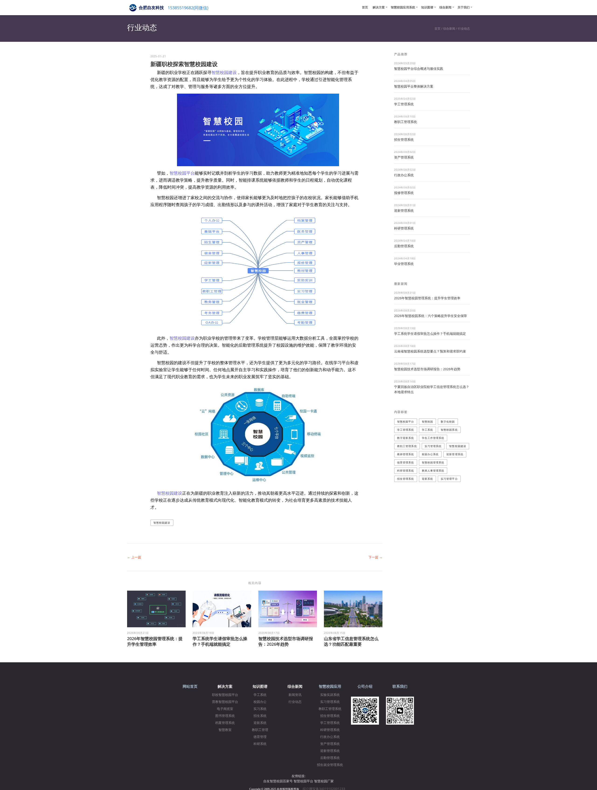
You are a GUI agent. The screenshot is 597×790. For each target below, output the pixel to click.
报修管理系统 (404, 192)
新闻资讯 (295, 695)
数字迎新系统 (405, 438)
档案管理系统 (225, 723)
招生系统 (260, 716)
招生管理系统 (404, 139)
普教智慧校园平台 (225, 702)
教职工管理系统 (405, 122)
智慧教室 (225, 730)
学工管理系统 (404, 104)
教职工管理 (260, 730)
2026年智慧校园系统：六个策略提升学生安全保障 (430, 316)
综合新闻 (445, 7)
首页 (365, 7)
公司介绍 (365, 686)
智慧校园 (427, 421)
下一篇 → (375, 557)
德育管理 (260, 737)
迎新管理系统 (404, 210)
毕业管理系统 (404, 263)
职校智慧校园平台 (225, 695)
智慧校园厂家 (324, 781)
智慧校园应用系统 (403, 7)
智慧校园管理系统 (433, 462)
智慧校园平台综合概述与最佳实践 (418, 68)
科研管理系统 (404, 228)
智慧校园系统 (449, 429)
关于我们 (464, 7)
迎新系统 (427, 478)
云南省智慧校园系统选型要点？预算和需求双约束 (430, 351)
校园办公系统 (430, 454)
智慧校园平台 (182, 173)
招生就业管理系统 (330, 765)
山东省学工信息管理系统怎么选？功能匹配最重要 (351, 641)
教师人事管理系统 (433, 470)
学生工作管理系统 (433, 438)
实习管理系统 (433, 446)
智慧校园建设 (224, 72)
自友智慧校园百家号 (278, 781)
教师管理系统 (405, 454)
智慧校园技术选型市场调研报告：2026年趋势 (285, 641)
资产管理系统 (404, 157)
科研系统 (260, 744)
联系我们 (399, 686)
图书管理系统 (225, 716)
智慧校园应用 (330, 686)
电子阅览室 (225, 709)
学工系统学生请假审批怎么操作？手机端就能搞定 (220, 641)
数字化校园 (448, 421)
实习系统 (260, 709)
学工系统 (427, 429)
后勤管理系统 (404, 246)
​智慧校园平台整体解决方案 (413, 86)
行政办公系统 (404, 175)
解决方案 (379, 7)
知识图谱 (427, 7)
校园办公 (260, 702)
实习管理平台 (449, 478)
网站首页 (190, 686)
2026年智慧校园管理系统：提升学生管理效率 (155, 641)
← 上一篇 (134, 557)
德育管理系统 (405, 462)
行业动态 (464, 28)
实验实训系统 (330, 695)
